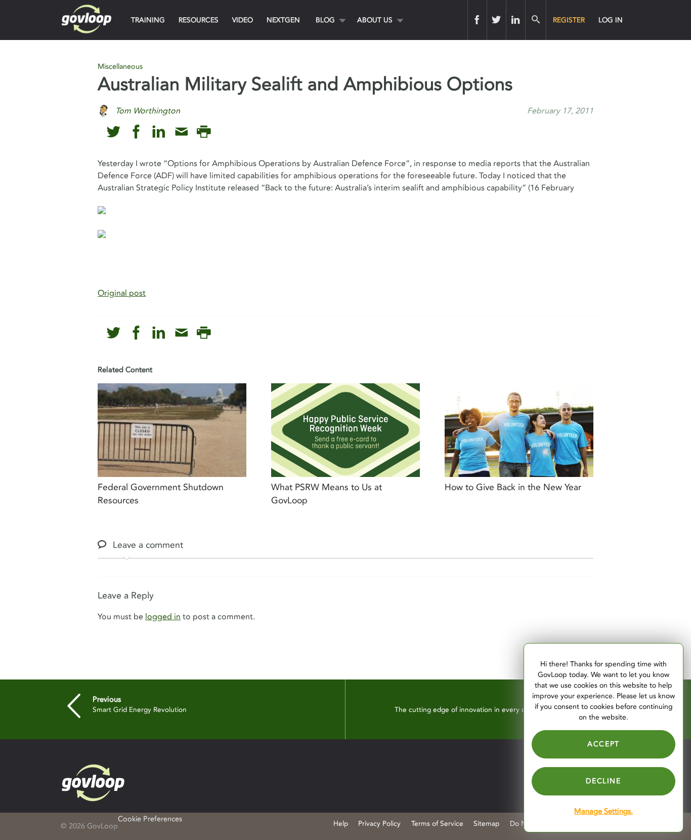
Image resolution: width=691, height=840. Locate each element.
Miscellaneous (120, 66)
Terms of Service (437, 823)
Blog (325, 20)
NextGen (283, 20)
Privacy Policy (379, 823)
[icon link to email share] (181, 132)
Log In (610, 20)
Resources (199, 20)
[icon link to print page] (203, 132)
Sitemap (486, 823)
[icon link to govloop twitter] (113, 132)
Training (148, 20)
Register (569, 20)
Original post (122, 293)
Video (242, 20)
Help (340, 823)
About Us (375, 20)
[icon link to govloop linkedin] (158, 132)
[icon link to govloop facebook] (136, 132)
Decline (603, 781)
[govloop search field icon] (535, 19)
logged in (163, 616)
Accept (603, 744)
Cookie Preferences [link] (150, 819)
